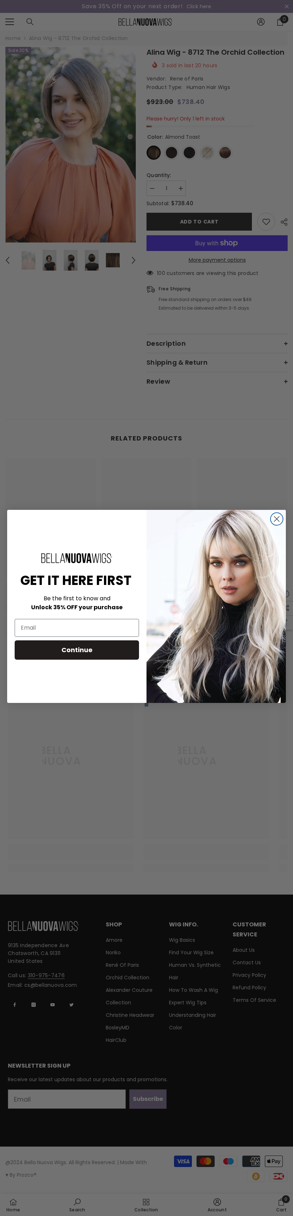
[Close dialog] (276, 519)
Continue (77, 649)
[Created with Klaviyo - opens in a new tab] (146, 705)
